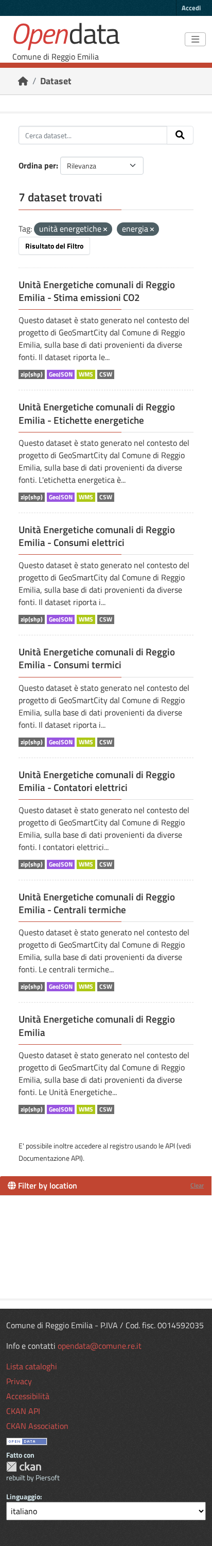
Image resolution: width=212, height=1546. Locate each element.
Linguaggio (23, 1496)
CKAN (23, 1466)
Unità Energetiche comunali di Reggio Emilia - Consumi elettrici (97, 536)
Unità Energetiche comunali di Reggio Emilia (97, 1025)
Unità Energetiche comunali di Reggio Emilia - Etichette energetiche (97, 413)
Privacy (19, 1381)
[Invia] (180, 135)
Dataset (56, 81)
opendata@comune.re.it (100, 1346)
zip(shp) (32, 374)
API (170, 1145)
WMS (86, 374)
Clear (197, 1185)
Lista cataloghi (31, 1366)
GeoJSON (61, 374)
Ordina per (37, 165)
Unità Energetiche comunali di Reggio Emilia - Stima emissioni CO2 (97, 291)
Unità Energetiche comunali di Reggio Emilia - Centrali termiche (97, 903)
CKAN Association (37, 1426)
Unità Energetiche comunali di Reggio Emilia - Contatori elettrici (97, 781)
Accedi (191, 8)
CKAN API (23, 1411)
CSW (105, 374)
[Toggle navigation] (195, 39)
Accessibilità (27, 1396)
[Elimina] (105, 229)
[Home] (23, 81)
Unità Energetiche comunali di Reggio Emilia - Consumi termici (97, 658)
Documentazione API (50, 1158)
